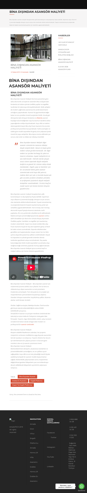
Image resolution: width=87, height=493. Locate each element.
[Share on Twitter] (38, 72)
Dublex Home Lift (34, 469)
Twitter (53, 437)
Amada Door (33, 426)
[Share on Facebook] (35, 72)
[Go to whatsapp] (81, 486)
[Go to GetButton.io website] (81, 490)
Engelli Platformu (34, 440)
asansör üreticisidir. (27, 324)
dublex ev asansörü (19, 381)
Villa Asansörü (33, 459)
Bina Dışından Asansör (27, 376)
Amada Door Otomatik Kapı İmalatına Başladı (66, 52)
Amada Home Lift (34, 450)
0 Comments (25, 72)
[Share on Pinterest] (43, 72)
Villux (32, 434)
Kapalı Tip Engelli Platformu (22, 385)
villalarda (39, 118)
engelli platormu (36, 381)
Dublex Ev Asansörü (34, 478)
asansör (41, 216)
